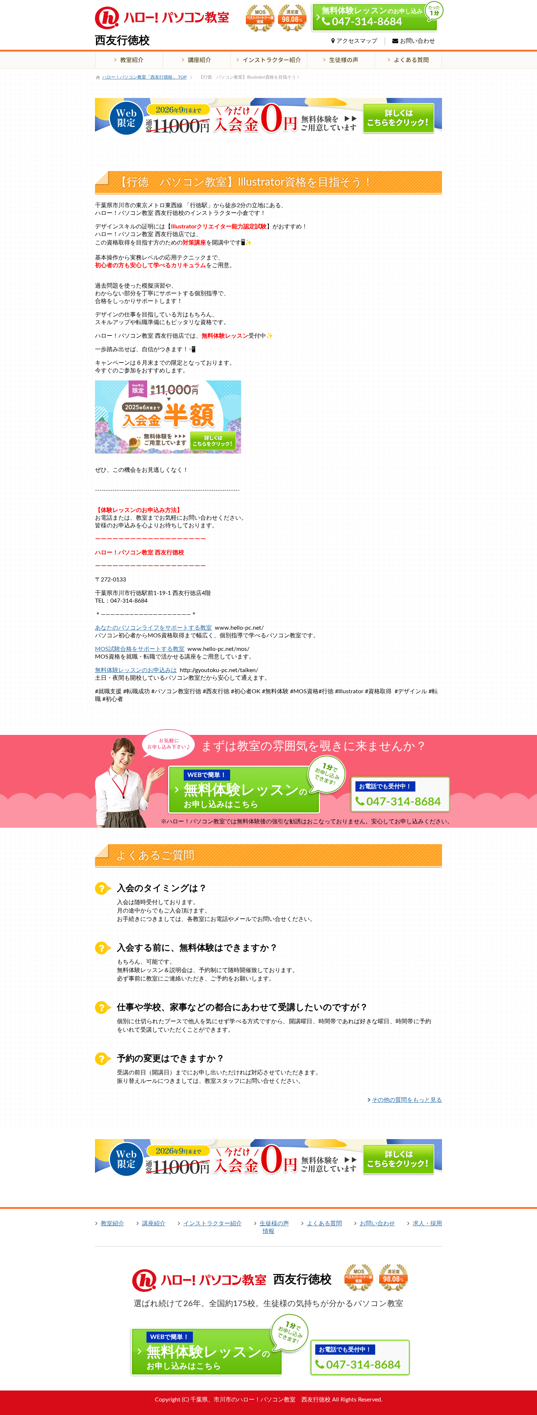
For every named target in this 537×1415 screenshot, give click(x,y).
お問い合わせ (417, 41)
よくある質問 (324, 1223)
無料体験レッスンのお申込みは (136, 670)
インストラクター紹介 (212, 1223)
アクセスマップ (356, 41)
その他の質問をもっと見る (407, 1100)
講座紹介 (153, 1223)
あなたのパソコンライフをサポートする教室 (153, 628)
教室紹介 (112, 1223)
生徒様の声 (274, 1223)
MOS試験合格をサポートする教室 (139, 649)
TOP (144, 77)
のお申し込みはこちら (246, 790)
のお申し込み (372, 17)
